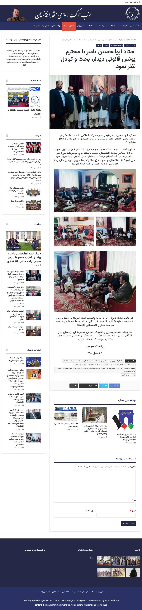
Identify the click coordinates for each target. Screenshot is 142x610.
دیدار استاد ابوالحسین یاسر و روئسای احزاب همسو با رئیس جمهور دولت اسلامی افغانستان (24, 257)
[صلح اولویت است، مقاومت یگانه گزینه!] (33, 362)
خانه (132, 39)
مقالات (91, 25)
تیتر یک (106, 45)
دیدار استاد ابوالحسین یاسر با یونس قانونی (87, 364)
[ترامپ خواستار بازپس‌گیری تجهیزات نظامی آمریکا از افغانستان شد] (33, 147)
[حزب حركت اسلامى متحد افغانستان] (132, 13)
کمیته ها (102, 25)
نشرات (113, 25)
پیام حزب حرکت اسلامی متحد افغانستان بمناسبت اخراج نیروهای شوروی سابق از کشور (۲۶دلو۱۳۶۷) (95, 430)
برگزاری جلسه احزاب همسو (16, 328)
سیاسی (99, 45)
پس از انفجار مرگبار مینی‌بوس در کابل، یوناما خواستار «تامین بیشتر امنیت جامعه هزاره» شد (24, 162)
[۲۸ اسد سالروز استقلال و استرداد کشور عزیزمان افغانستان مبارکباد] (123, 419)
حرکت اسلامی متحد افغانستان (72, 361)
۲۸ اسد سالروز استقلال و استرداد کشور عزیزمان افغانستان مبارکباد (126, 437)
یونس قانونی (125, 375)
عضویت (37, 25)
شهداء (59, 25)
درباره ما (124, 25)
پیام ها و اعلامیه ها (117, 45)
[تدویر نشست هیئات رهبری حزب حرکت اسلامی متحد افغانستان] (33, 398)
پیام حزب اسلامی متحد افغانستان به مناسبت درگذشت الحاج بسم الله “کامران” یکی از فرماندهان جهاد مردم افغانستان (16, 418)
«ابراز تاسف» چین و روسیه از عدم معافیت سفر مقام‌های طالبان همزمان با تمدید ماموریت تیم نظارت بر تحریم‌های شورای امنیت (24, 176)
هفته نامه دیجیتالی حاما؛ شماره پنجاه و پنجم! (66, 425)
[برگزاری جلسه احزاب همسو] (33, 331)
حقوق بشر (80, 25)
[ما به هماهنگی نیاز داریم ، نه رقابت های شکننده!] (33, 192)
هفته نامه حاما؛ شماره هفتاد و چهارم (24, 112)
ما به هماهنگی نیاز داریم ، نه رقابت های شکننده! (16, 191)
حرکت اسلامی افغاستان (91, 361)
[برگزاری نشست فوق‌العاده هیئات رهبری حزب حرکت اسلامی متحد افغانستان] (33, 438)
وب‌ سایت (89, 510)
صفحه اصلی (134, 25)
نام (134, 500)
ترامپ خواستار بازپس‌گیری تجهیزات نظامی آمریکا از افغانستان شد (16, 147)
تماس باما (45, 25)
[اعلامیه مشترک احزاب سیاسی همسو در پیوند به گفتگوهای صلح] (33, 315)
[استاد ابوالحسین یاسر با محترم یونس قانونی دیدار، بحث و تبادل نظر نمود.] (33, 275)
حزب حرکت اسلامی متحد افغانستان (113, 364)
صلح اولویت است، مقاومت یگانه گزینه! (16, 359)
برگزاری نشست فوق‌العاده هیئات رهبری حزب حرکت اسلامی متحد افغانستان (16, 439)
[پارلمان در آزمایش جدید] (33, 205)
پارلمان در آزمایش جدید (17, 203)
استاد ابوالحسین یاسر (116, 361)
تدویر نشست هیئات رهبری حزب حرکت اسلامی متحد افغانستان (16, 398)
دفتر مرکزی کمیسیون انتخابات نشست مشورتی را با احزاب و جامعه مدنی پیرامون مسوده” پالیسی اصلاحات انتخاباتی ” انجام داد (15, 295)
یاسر (133, 375)
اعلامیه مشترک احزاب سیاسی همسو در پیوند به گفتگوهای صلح (15, 315)
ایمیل (133, 510)
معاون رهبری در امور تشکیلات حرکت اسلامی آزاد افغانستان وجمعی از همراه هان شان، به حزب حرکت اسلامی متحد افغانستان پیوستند (15, 378)
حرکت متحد (131, 364)
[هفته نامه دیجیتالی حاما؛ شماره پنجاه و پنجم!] (66, 414)
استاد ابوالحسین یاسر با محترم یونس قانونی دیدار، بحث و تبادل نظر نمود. (15, 275)
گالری (53, 25)
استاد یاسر (104, 361)
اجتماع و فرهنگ (69, 25)
